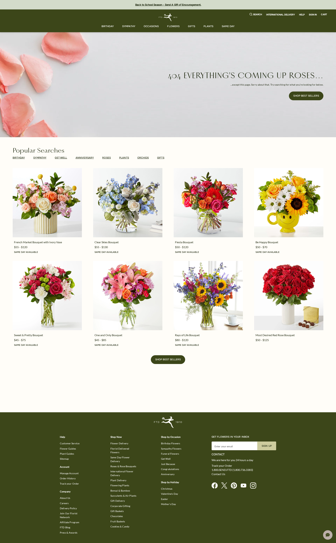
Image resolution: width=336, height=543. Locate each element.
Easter (164, 499)
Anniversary (168, 474)
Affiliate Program (69, 522)
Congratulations (170, 469)
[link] (47, 202)
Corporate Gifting (120, 506)
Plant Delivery (118, 480)
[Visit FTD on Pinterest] (235, 485)
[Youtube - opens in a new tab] (244, 485)
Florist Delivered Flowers (119, 450)
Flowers (173, 26)
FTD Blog (65, 527)
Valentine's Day (169, 493)
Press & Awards (68, 532)
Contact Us (218, 474)
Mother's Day (168, 504)
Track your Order (69, 483)
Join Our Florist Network (68, 515)
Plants (208, 26)
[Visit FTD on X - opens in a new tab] (225, 485)
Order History (68, 478)
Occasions (151, 26)
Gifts (191, 26)
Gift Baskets (117, 511)
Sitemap (64, 458)
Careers (64, 503)
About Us (65, 497)
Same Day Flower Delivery (120, 459)
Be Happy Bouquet (266, 242)
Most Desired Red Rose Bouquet (275, 335)
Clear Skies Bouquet (106, 242)
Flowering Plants (119, 485)
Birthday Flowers (170, 443)
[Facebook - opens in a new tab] (216, 485)
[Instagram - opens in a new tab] (254, 485)
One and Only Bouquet (108, 335)
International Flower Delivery (121, 473)
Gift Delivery (117, 500)
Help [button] (302, 14)
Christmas (166, 488)
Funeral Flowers (170, 453)
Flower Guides (68, 448)
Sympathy (128, 26)
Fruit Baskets (117, 521)
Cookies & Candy (119, 526)
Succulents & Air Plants (123, 495)
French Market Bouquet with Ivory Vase (38, 242)
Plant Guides (67, 453)
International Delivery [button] (280, 14)
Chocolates (116, 516)
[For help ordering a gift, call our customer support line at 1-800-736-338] (168, 17)
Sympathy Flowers (171, 448)
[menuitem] (107, 26)
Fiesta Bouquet (184, 242)
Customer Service (69, 443)
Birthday (108, 26)
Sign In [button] (313, 14)
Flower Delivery (119, 443)
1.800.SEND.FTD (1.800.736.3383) (232, 469)
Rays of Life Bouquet (187, 335)
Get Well (166, 458)
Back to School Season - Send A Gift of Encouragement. (168, 4)
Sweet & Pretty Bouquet (28, 335)
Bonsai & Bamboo (120, 490)
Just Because (168, 464)
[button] (256, 14)
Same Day (228, 26)
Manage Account (69, 473)
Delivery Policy (68, 508)
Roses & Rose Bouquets (123, 466)
